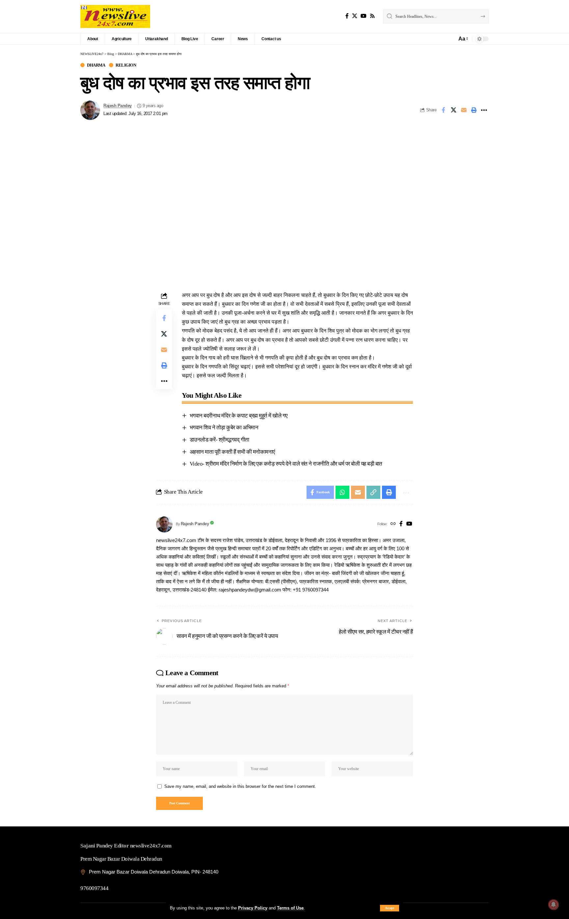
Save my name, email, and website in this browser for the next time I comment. (240, 786)
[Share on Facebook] (443, 110)
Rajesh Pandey (117, 105)
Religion (126, 65)
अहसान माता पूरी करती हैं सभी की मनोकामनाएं (232, 452)
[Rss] (372, 16)
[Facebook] (347, 16)
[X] (354, 16)
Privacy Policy (252, 907)
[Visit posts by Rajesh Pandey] (90, 110)
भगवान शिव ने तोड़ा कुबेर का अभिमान (224, 427)
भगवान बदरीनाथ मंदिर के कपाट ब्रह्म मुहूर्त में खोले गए (238, 416)
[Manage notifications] (553, 904)
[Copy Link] (373, 492)
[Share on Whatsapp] (342, 492)
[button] (389, 908)
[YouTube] (363, 16)
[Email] (463, 110)
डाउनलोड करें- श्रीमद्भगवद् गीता (219, 440)
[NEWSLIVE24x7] (115, 16)
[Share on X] (453, 110)
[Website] (393, 524)
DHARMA (96, 65)
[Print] (473, 110)
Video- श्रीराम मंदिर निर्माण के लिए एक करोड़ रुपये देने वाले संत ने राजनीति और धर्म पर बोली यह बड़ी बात (286, 464)
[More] (484, 110)
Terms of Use (290, 907)
